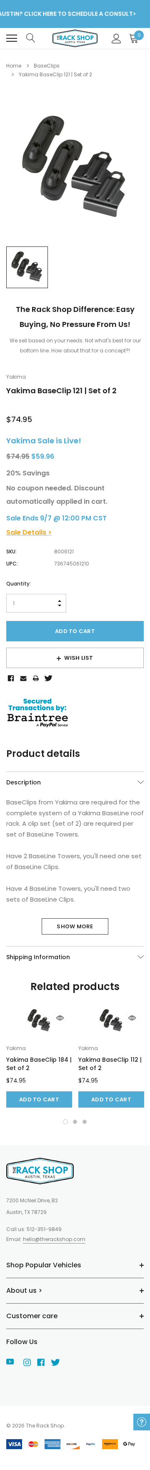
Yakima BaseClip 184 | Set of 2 (39, 1063)
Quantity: (18, 583)
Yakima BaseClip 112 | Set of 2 (110, 1063)
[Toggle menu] (11, 38)
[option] (75, 169)
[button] (65, 1121)
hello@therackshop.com (54, 1239)
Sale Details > (29, 532)
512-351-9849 (44, 1229)
